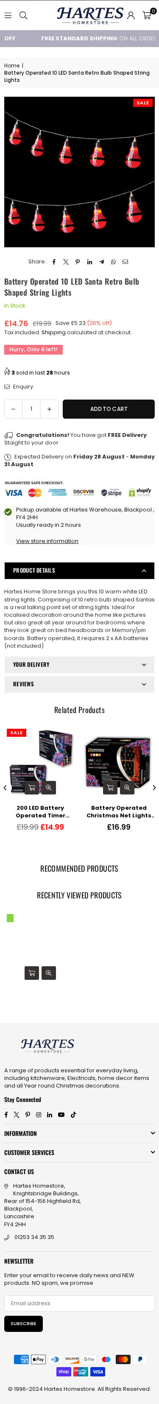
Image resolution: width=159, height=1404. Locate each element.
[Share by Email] (125, 262)
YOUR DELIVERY (31, 664)
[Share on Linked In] (89, 262)
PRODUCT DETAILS (34, 570)
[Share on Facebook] (54, 262)
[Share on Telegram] (101, 262)
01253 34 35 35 (34, 1237)
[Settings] (131, 15)
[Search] (23, 15)
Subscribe (23, 1323)
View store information (47, 541)
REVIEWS (23, 684)
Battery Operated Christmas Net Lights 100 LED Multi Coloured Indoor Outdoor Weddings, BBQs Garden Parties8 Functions (118, 811)
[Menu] (8, 15)
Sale (143, 102)
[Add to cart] (32, 787)
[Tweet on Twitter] (66, 262)
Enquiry (22, 387)
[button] (147, 15)
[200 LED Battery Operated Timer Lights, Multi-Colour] (40, 762)
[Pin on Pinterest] (78, 262)
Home (12, 65)
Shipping (54, 332)
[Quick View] (49, 787)
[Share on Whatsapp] (113, 262)
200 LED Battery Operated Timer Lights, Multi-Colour (40, 811)
